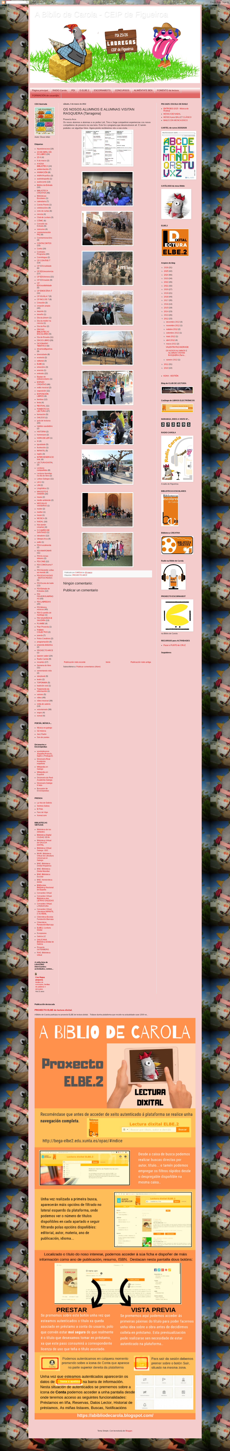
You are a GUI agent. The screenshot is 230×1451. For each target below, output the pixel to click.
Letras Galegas (43, 479)
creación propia (43, 306)
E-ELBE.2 (84, 90)
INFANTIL (41, 451)
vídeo (39, 698)
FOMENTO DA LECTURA (43, 410)
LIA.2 (39, 482)
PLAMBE (41, 623)
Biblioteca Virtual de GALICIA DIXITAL (44, 842)
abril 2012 (170, 340)
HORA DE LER (43, 438)
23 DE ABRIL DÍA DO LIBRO (44, 153)
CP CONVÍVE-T (43, 260)
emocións (41, 367)
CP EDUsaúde (43, 280)
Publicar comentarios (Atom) (88, 667)
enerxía (40, 370)
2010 (166, 368)
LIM (38, 485)
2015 (166, 308)
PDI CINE (41, 561)
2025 (166, 271)
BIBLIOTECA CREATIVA (42, 192)
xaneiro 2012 (172, 360)
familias (40, 399)
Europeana (41, 933)
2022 (166, 282)
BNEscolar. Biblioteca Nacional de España (45, 887)
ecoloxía (40, 357)
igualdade (41, 444)
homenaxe (41, 435)
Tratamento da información (43, 690)
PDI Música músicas (42, 608)
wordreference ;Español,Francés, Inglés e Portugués (45, 753)
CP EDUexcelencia (45, 271)
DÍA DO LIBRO (43, 340)
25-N (39, 157)
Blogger (128, 1431)
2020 (166, 289)
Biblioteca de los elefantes (44, 830)
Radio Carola (42, 659)
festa (39, 402)
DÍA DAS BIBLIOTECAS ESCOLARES (43, 331)
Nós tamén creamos (41, 526)
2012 (166, 319)
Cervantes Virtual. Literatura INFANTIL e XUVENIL (45, 911)
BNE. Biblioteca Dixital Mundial (43, 870)
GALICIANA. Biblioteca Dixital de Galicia (45, 942)
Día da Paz (41, 326)
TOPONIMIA (42, 683)
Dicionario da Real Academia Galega (45, 779)
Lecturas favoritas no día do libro (44, 474)
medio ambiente (44, 500)
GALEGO (41, 417)
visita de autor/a (43, 704)
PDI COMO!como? (45, 565)
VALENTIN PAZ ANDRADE (177, 347)
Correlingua (42, 257)
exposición (41, 391)
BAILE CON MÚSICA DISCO (176, 120)
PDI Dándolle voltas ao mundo (45, 571)
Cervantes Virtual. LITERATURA (44, 905)
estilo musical (43, 387)
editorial (40, 361)
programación (43, 642)
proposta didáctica (45, 645)
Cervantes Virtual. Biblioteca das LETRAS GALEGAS (45, 898)
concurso (41, 229)
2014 (166, 311)
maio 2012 (171, 336)
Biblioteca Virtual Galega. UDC (44, 849)
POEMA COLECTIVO (42, 631)
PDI (73, 90)
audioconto (41, 182)
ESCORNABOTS (102, 90)
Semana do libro (44, 665)
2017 (166, 300)
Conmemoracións (44, 238)
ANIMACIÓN (42, 172)
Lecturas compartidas (42, 469)
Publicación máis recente (74, 662)
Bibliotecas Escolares (41, 197)
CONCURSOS (122, 90)
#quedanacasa (43, 149)
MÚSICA (40, 518)
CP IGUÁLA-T (43, 296)
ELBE (39, 364)
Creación (41, 303)
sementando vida (44, 671)
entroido (40, 373)
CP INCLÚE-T (43, 299)
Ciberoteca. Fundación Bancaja (45, 923)
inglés (39, 454)
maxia (39, 497)
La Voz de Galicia (44, 803)
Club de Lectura (44, 217)
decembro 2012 (173, 322)
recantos (40, 662)
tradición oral (42, 686)
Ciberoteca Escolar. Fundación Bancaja (45, 918)
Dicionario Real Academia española (43, 761)
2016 (166, 304)
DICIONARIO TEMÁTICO (42, 344)
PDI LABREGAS (44, 602)
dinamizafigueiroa (44, 349)
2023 (166, 278)
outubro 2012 (172, 329)
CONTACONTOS (44, 243)
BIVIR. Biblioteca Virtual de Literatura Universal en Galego (45, 856)
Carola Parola (43, 205)
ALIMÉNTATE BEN (143, 90)
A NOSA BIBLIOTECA (42, 165)
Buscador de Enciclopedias (43, 789)
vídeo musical (43, 701)
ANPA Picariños (43, 176)
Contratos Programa (41, 253)
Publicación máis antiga (141, 662)
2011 (166, 364)
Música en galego (44, 728)
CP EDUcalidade (44, 266)
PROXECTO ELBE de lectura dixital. (53, 1010)
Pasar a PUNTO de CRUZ (175, 645)
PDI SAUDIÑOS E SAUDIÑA (44, 619)
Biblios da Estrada (44, 185)
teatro (39, 679)
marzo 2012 (171, 344)
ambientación (43, 169)
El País (40, 809)
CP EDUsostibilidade (44, 284)
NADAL (40, 522)
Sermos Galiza (43, 806)
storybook (41, 676)
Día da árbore (43, 318)
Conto (39, 249)
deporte (40, 311)
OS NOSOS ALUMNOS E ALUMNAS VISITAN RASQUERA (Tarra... (176, 353)
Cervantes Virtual (44, 893)
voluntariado (42, 709)
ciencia (40, 214)
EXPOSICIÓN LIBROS (43, 395)
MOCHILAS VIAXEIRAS (42, 504)
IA (38, 441)
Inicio (108, 662)
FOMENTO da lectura (168, 90)
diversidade (42, 354)
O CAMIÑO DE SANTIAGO (43, 531)
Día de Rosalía (43, 337)
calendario (41, 201)
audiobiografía (43, 179)
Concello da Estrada (42, 225)
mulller (40, 512)
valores (40, 694)
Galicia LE (41, 936)
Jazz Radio (41, 734)
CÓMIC (40, 221)
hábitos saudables (45, 426)
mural (39, 515)
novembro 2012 (173, 325)
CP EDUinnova (43, 277)
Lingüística (41, 488)
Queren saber (43, 656)
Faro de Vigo (42, 812)
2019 (166, 293)
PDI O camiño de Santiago (44, 614)
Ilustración (41, 447)
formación (41, 414)
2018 (166, 297)
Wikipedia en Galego (42, 768)
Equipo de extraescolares (43, 378)
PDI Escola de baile (45, 583)
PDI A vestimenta (44, 545)
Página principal (40, 90)
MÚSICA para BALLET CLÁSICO (177, 117)
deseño (40, 314)
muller (39, 509)
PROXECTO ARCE (79, 575)
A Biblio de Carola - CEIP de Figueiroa (101, 14)
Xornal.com (42, 815)
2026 (166, 267)
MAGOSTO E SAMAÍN (42, 493)
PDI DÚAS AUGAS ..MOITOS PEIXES (45, 576)
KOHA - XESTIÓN (171, 376)
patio (39, 542)
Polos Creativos (43, 638)
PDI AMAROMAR (44, 551)
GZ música (41, 731)
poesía (40, 635)
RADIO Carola (60, 90)
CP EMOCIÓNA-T (44, 291)
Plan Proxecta (43, 627)
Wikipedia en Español (42, 773)
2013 (166, 315)
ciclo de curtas (43, 211)
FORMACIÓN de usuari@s (45, 95)
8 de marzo (41, 161)
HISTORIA (41, 432)
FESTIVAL (41, 406)
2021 (166, 286)
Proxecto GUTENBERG (43, 948)
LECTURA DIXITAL (45, 462)
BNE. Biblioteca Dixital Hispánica (44, 864)
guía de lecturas (44, 421)
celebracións (42, 208)
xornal (39, 716)
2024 (166, 275)
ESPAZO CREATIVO (41, 383)
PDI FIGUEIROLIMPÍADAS (45, 596)
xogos (39, 713)
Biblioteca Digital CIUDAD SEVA (44, 836)
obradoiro (41, 536)
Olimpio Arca (42, 539)
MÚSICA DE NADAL (172, 114)
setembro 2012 (172, 333)
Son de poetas (43, 737)
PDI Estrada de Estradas (43, 590)
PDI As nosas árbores (42, 557)
